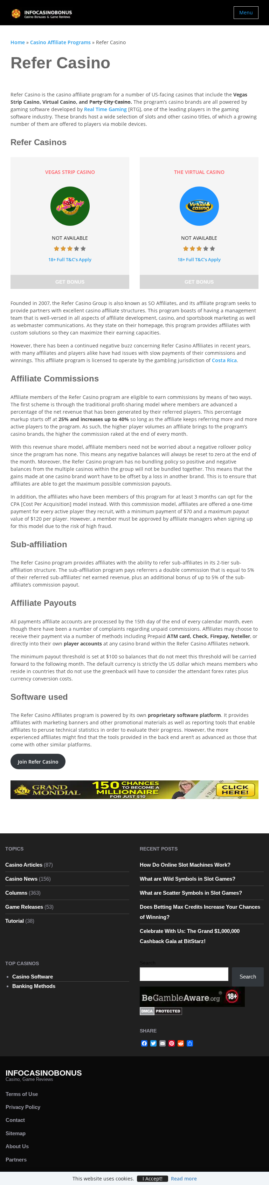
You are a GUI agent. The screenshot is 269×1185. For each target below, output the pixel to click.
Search (148, 963)
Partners (16, 1160)
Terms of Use (22, 1094)
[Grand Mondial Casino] (134, 789)
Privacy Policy (23, 1107)
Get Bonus (69, 282)
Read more (184, 1178)
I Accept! (153, 1179)
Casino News (21, 879)
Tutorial (14, 921)
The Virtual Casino (199, 172)
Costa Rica (224, 360)
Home (18, 42)
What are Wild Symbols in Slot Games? (187, 879)
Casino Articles (23, 865)
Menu (246, 12)
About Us (17, 1146)
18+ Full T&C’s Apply (69, 259)
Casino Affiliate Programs (60, 42)
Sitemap (16, 1133)
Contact (15, 1120)
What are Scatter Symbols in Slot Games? (191, 893)
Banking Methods (33, 986)
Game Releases (24, 907)
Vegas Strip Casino (70, 172)
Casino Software (32, 977)
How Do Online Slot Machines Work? (185, 865)
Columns (16, 893)
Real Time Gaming (105, 109)
